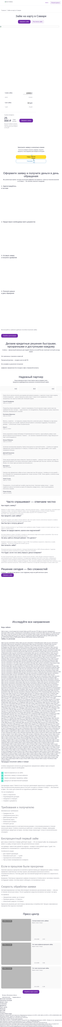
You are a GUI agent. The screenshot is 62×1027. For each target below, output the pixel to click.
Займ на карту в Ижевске (40, 752)
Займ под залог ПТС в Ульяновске (49, 719)
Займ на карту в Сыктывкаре (18, 739)
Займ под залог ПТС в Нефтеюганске (29, 697)
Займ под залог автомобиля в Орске (42, 676)
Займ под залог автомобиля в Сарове (34, 651)
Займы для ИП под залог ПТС (31, 631)
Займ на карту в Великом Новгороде (22, 732)
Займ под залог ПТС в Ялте (46, 697)
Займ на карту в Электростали (38, 729)
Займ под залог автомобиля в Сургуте (27, 670)
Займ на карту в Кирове (28, 752)
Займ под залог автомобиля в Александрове (24, 648)
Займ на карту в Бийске (13, 742)
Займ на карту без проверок (26, 634)
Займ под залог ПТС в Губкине (38, 715)
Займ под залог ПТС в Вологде (23, 706)
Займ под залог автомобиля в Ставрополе (20, 666)
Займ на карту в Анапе (48, 731)
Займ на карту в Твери (20, 734)
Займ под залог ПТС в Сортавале (31, 716)
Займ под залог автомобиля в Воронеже (36, 689)
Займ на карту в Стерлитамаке (43, 744)
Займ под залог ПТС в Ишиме (8, 720)
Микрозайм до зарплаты (14, 635)
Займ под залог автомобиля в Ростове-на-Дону (26, 687)
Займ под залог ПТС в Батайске (17, 696)
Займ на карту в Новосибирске (33, 755)
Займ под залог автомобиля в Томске (19, 674)
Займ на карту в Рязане (37, 749)
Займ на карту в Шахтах (24, 726)
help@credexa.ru (16, 997)
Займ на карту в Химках (40, 748)
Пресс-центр (3, 1007)
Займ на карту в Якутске (35, 738)
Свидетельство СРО (4, 1026)
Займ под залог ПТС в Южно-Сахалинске (43, 709)
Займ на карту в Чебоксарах (33, 734)
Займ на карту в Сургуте (46, 734)
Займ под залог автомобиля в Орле (27, 661)
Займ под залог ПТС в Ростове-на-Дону (25, 703)
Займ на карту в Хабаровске (32, 751)
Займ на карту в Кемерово (21, 747)
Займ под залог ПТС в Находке (17, 693)
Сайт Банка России (43, 1022)
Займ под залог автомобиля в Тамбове (39, 644)
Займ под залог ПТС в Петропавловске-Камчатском (20, 700)
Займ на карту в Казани (34, 758)
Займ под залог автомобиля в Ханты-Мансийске (28, 645)
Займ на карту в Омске (22, 758)
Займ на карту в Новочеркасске (52, 728)
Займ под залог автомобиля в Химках (23, 676)
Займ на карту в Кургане (53, 736)
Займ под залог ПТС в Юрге (50, 702)
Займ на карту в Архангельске (15, 741)
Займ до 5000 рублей (37, 635)
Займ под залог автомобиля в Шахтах (20, 690)
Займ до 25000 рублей (27, 637)
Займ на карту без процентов (11, 634)
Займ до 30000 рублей (38, 637)
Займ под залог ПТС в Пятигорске (34, 696)
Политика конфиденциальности (16, 1026)
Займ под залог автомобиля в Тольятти (28, 671)
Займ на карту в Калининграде (21, 738)
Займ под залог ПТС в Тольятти (22, 715)
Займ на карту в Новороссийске (31, 741)
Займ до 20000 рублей (15, 637)
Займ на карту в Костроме (47, 738)
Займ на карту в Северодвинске (9, 729)
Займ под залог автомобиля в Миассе (41, 653)
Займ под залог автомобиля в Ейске (10, 642)
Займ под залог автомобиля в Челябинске (34, 673)
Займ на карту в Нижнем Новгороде (22, 757)
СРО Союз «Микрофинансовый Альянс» (33, 1020)
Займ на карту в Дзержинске (37, 728)
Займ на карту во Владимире (23, 736)
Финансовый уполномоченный (45, 1026)
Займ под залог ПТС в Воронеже (37, 723)
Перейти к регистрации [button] (9, 335)
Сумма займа (8, 93)
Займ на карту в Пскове (37, 731)
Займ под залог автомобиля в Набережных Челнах (38, 658)
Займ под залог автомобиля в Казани (38, 674)
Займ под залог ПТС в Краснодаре (16, 725)
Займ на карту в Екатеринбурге (48, 755)
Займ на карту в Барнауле (35, 747)
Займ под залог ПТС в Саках (38, 699)
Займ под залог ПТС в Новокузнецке (40, 692)
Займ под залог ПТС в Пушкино (41, 700)
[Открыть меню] (3, 2)
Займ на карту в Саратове (27, 745)
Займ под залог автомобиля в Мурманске (11, 657)
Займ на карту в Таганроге (52, 729)
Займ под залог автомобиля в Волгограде (11, 681)
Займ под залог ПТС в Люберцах (31, 712)
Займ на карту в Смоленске (38, 732)
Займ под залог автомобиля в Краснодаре (40, 690)
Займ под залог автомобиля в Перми (31, 681)
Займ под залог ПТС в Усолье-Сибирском (36, 705)
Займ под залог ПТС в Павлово (33, 719)
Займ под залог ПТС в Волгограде (40, 706)
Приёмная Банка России (34, 1026)
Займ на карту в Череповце (28, 735)
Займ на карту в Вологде (51, 732)
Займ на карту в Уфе (53, 757)
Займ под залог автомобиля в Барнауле (11, 680)
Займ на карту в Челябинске (47, 758)
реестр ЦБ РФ (24, 360)
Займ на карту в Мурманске (37, 726)
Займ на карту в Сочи (47, 747)
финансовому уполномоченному (37, 1023)
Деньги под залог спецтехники (34, 632)
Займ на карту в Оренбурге (8, 747)
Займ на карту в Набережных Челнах (22, 749)
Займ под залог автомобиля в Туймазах (28, 655)
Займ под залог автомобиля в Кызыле (27, 667)
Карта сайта (26, 1026)
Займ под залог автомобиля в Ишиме (30, 680)
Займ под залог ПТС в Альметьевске (52, 696)
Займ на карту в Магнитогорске (39, 736)
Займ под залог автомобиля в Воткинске (33, 683)
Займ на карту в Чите (19, 751)
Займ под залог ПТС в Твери (8, 706)
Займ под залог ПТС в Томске (15, 712)
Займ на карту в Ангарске (28, 744)
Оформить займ (24, 21)
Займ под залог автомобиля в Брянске (46, 668)
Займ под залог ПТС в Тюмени (21, 723)
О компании (3, 1003)
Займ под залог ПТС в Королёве (30, 722)
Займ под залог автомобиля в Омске (50, 681)
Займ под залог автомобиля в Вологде (25, 663)
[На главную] (10, 2)
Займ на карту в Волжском (45, 741)
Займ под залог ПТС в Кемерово (49, 707)
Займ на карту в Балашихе (8, 754)
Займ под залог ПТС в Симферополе (47, 713)
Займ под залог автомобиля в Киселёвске (23, 654)
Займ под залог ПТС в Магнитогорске (40, 710)
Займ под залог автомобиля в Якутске (49, 679)
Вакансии (2, 1008)
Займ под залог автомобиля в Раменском (44, 660)
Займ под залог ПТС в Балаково (17, 719)
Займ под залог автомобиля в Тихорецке (29, 650)
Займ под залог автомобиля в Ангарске (50, 680)
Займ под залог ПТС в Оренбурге (16, 707)
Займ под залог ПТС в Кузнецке (18, 705)
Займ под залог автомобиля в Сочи (36, 684)
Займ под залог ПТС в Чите (14, 713)
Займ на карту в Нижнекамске (22, 728)
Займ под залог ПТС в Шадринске (17, 702)
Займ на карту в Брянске (33, 754)
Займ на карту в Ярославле (45, 739)
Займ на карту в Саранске (40, 742)
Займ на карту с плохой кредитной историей (12, 631)
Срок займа (8, 102)
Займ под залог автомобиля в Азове (49, 650)
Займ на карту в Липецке (16, 752)
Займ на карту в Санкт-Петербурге (16, 755)
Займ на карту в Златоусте (24, 731)
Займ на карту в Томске (45, 751)
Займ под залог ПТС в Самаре (33, 707)
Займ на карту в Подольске (53, 752)
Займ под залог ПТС (47, 632)
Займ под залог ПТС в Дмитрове (21, 694)
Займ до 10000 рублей (49, 635)
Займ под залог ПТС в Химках (15, 716)
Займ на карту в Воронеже (40, 745)
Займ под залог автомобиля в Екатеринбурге (49, 687)
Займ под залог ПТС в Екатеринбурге (42, 718)
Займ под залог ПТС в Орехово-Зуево (49, 725)
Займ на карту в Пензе (7, 749)
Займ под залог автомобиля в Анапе (46, 670)
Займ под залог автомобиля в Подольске (24, 660)
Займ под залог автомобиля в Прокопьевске (18, 644)
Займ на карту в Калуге (45, 754)
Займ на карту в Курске (21, 754)
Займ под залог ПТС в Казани (32, 725)
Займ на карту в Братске (16, 744)
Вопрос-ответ (4, 1002)
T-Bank (29, 157)
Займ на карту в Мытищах (52, 735)
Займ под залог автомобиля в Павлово (44, 677)
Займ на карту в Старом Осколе (9, 731)
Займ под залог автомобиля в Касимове (45, 648)
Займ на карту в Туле (28, 748)
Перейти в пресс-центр (31, 991)
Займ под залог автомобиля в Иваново (47, 667)
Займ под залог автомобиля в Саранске (32, 657)
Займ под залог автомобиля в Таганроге (40, 647)
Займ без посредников (26, 635)
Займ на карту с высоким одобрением (42, 634)
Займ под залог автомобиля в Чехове (18, 686)
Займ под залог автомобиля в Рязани (45, 661)
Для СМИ (2, 1010)
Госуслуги (30, 161)
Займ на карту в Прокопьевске (26, 742)
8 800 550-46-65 (6, 997)
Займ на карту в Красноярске (8, 758)
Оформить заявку (26, 120)
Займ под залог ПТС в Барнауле (23, 710)
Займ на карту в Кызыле (7, 738)
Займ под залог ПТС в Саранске (9, 726)
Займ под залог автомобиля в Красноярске (46, 663)
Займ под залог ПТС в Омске (41, 720)
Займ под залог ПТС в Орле (53, 705)
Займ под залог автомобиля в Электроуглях (49, 655)
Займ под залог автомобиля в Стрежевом (44, 654)
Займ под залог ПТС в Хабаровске (29, 713)
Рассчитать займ (37, 21)
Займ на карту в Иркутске (53, 745)
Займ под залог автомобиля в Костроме (29, 664)
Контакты (2, 1012)
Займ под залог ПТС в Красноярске (25, 720)
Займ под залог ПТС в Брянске (43, 703)
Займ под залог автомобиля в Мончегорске (12, 683)
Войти (46, 2)
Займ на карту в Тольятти (52, 748)
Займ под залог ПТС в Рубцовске (34, 702)
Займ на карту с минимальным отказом (17, 632)
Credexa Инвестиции (6, 1013)
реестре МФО (22, 1022)
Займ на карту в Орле (40, 735)
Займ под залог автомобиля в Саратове (24, 677)
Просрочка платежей (6, 1000)
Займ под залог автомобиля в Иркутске (48, 671)
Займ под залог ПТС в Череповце (13, 722)
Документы (3, 1005)
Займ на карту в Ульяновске (16, 748)
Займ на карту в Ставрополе (50, 749)
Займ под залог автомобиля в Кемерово (21, 692)
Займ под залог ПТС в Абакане (48, 693)
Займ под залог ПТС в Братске (32, 693)
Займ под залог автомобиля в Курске (17, 684)
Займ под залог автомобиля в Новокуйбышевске (31, 642)
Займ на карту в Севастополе (8, 736)
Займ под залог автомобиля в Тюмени (30, 679)
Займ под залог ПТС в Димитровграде (10, 697)
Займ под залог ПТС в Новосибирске (23, 718)
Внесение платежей (5, 998)
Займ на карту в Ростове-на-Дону (39, 757)
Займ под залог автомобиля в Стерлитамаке (20, 653)
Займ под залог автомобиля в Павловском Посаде (43, 666)
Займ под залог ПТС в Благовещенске (23, 709)
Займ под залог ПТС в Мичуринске (38, 694)
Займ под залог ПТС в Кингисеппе (46, 722)
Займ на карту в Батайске (23, 729)
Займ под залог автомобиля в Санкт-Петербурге (13, 689)
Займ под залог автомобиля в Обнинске (20, 647)
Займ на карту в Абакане (32, 739)
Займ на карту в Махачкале (51, 726)
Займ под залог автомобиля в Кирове (16, 658)
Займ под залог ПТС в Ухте (46, 716)
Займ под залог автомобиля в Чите (28, 668)
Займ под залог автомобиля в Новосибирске (39, 686)
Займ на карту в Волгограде (13, 745)
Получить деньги (55, 2)
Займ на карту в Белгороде (14, 735)
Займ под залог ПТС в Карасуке (23, 699)
